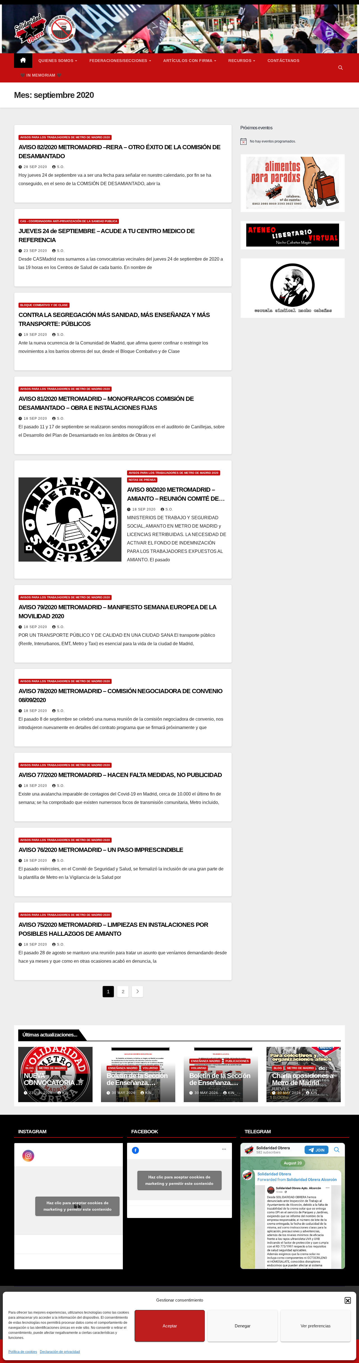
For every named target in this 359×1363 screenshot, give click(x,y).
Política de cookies (22, 1352)
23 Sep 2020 (36, 251)
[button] (348, 1300)
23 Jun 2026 (41, 1093)
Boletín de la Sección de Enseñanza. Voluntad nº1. (219, 1082)
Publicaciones (237, 1061)
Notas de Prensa (142, 479)
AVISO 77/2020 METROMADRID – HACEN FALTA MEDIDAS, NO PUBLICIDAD (120, 774)
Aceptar (170, 1325)
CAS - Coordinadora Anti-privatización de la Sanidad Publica (68, 221)
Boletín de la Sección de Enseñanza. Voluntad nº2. (137, 1082)
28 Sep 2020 (36, 167)
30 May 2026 (124, 1093)
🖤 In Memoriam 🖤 (41, 75)
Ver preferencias (316, 1325)
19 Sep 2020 (36, 335)
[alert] (292, 141)
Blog (30, 1068)
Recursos (240, 60)
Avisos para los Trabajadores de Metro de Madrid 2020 (65, 137)
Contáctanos (284, 60)
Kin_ (66, 1093)
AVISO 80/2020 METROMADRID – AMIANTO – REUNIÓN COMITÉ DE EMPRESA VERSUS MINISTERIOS (173, 498)
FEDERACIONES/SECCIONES (119, 60)
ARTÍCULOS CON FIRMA (188, 60)
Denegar (242, 1325)
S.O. (61, 167)
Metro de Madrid (52, 1068)
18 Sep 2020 (36, 418)
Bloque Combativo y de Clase (44, 305)
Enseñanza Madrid (122, 1068)
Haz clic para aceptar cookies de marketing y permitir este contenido (77, 1206)
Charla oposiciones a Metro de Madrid (302, 1079)
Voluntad (150, 1068)
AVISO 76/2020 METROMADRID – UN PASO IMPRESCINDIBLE (101, 849)
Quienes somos (56, 60)
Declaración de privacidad (60, 1352)
